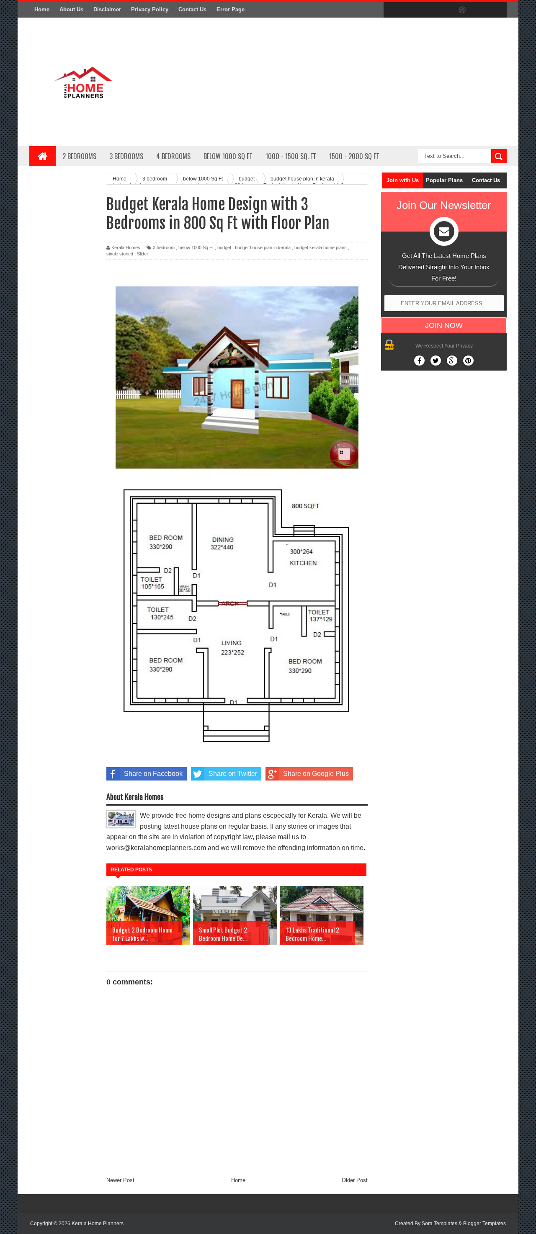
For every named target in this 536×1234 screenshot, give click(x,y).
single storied (119, 253)
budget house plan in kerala (263, 247)
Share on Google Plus (316, 773)
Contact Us (192, 9)
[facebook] (392, 10)
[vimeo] (427, 10)
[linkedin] (480, 10)
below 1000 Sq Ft (196, 247)
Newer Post (120, 1180)
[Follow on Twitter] (436, 360)
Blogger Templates (484, 1223)
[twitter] (409, 10)
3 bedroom (164, 247)
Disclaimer (107, 9)
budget (224, 247)
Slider (142, 253)
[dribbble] (462, 10)
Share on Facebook (153, 773)
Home (41, 9)
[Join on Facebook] (419, 360)
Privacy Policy (149, 9)
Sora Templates (439, 1223)
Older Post (355, 1180)
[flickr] (444, 10)
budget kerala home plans (320, 247)
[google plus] (497, 10)
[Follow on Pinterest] (468, 360)
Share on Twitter (233, 773)
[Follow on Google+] (452, 360)
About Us (71, 9)
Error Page (230, 9)
